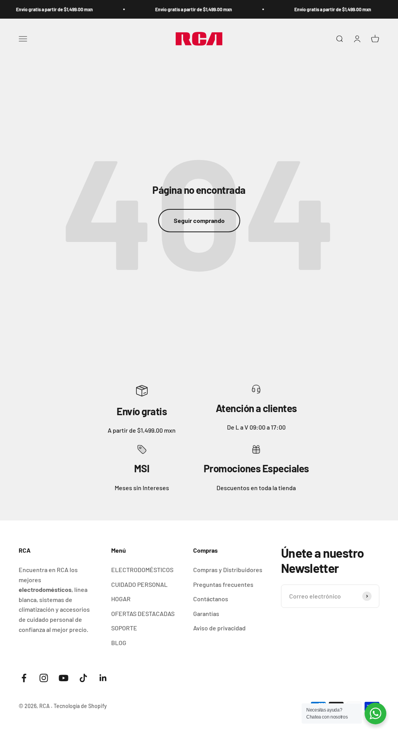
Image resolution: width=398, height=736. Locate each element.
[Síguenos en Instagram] (43, 678)
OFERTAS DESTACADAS (143, 613)
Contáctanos (210, 598)
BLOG (118, 642)
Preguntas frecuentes (223, 584)
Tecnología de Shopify (80, 706)
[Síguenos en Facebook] (24, 678)
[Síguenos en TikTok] (83, 678)
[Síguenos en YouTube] (63, 678)
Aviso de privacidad (219, 628)
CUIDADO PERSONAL (139, 584)
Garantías (206, 613)
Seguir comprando (199, 220)
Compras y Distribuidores (227, 569)
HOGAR (121, 598)
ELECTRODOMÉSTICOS (142, 569)
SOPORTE (124, 628)
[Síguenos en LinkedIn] (103, 678)
